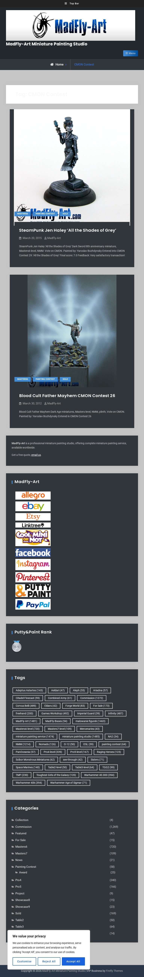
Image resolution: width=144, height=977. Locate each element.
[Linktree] (33, 524)
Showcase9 (22, 906)
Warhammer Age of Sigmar (68, 782)
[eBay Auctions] (33, 506)
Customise (24, 961)
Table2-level (57, 767)
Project (19, 893)
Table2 (19, 920)
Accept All (73, 961)
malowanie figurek (90, 721)
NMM (23, 744)
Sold (65, 214)
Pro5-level (79, 751)
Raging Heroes (109, 751)
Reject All (49, 961)
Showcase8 (22, 900)
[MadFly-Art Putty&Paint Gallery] (33, 590)
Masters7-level (60, 728)
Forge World (75, 705)
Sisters (97, 759)
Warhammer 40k (29, 782)
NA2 (113, 736)
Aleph (79, 690)
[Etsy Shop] (33, 516)
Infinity (115, 713)
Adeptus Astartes (29, 690)
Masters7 (21, 853)
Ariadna (100, 690)
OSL (88, 744)
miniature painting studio (81, 736)
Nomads (47, 744)
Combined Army (60, 698)
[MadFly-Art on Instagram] (33, 564)
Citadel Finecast (28, 698)
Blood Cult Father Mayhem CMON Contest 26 (67, 396)
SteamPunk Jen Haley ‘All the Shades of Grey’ (67, 230)
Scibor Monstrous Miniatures (35, 759)
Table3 (19, 926)
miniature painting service (35, 736)
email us (36, 454)
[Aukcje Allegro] (33, 495)
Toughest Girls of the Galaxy (56, 774)
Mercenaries (90, 728)
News (18, 860)
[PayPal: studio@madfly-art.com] (33, 604)
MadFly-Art (54, 238)
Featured (20, 833)
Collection (21, 820)
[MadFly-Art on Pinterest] (33, 577)
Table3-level (84, 767)
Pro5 (18, 886)
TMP (22, 774)
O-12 (69, 744)
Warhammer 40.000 (99, 774)
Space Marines (28, 767)
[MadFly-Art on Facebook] (33, 552)
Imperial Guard (88, 713)
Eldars (50, 705)
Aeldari (58, 690)
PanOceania (25, 751)
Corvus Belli (26, 705)
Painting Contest (45, 214)
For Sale (101, 705)
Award (23, 872)
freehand (24, 713)
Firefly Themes (114, 970)
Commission (91, 698)
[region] (49, 949)
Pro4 (18, 880)
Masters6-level (28, 728)
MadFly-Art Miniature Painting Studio (46, 44)
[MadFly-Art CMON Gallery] (33, 537)
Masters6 (22, 214)
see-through (72, 759)
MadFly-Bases (56, 721)
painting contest (114, 744)
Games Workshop (55, 713)
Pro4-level (53, 751)
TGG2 (108, 767)
